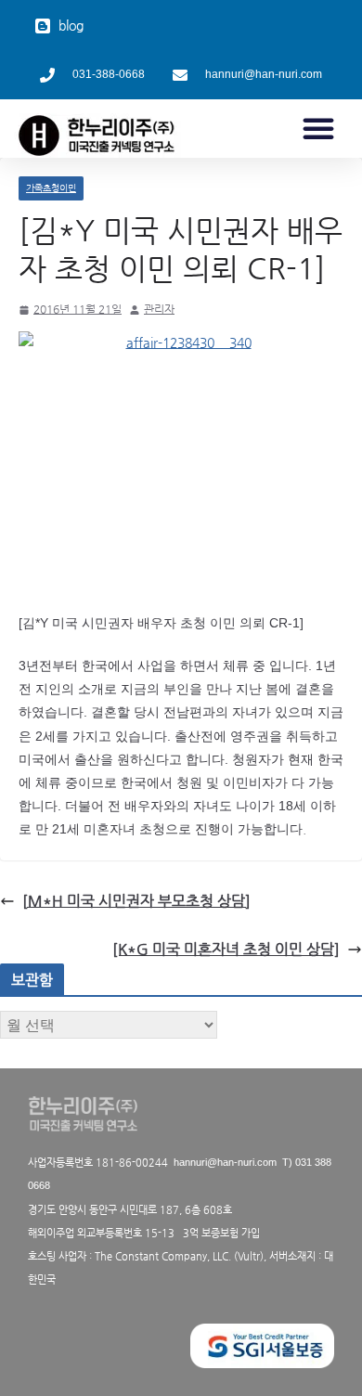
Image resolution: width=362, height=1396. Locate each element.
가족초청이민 (51, 188)
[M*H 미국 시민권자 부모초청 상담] (136, 901)
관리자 (159, 309)
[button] (318, 128)
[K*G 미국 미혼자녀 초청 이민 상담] (226, 949)
